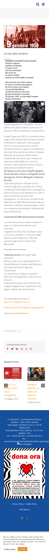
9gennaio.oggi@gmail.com (17, 301)
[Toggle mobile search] (37, 4)
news (19, 331)
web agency (24, 509)
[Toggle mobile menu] (43, 4)
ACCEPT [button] (22, 549)
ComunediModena (20, 313)
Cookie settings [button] (10, 549)
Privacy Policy (18, 504)
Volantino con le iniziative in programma (24, 307)
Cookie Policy (31, 504)
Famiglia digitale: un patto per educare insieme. (33, 391)
